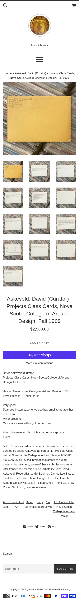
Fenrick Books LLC (38, 589)
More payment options (39, 362)
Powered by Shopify (59, 589)
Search (7, 553)
